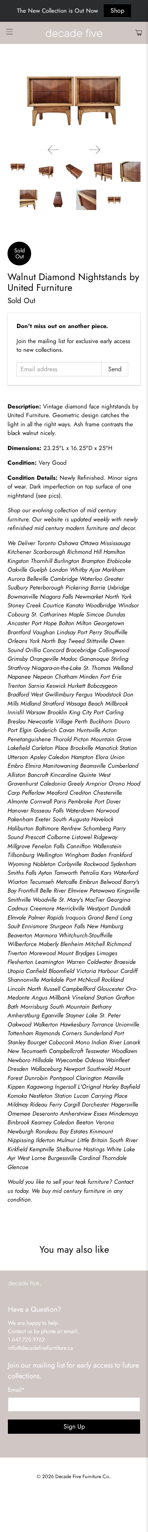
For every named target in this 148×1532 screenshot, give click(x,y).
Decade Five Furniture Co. (82, 1476)
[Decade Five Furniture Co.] (74, 33)
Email (16, 1389)
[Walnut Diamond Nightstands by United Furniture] (73, 100)
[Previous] (53, 150)
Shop (117, 10)
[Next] (95, 150)
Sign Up (74, 1426)
